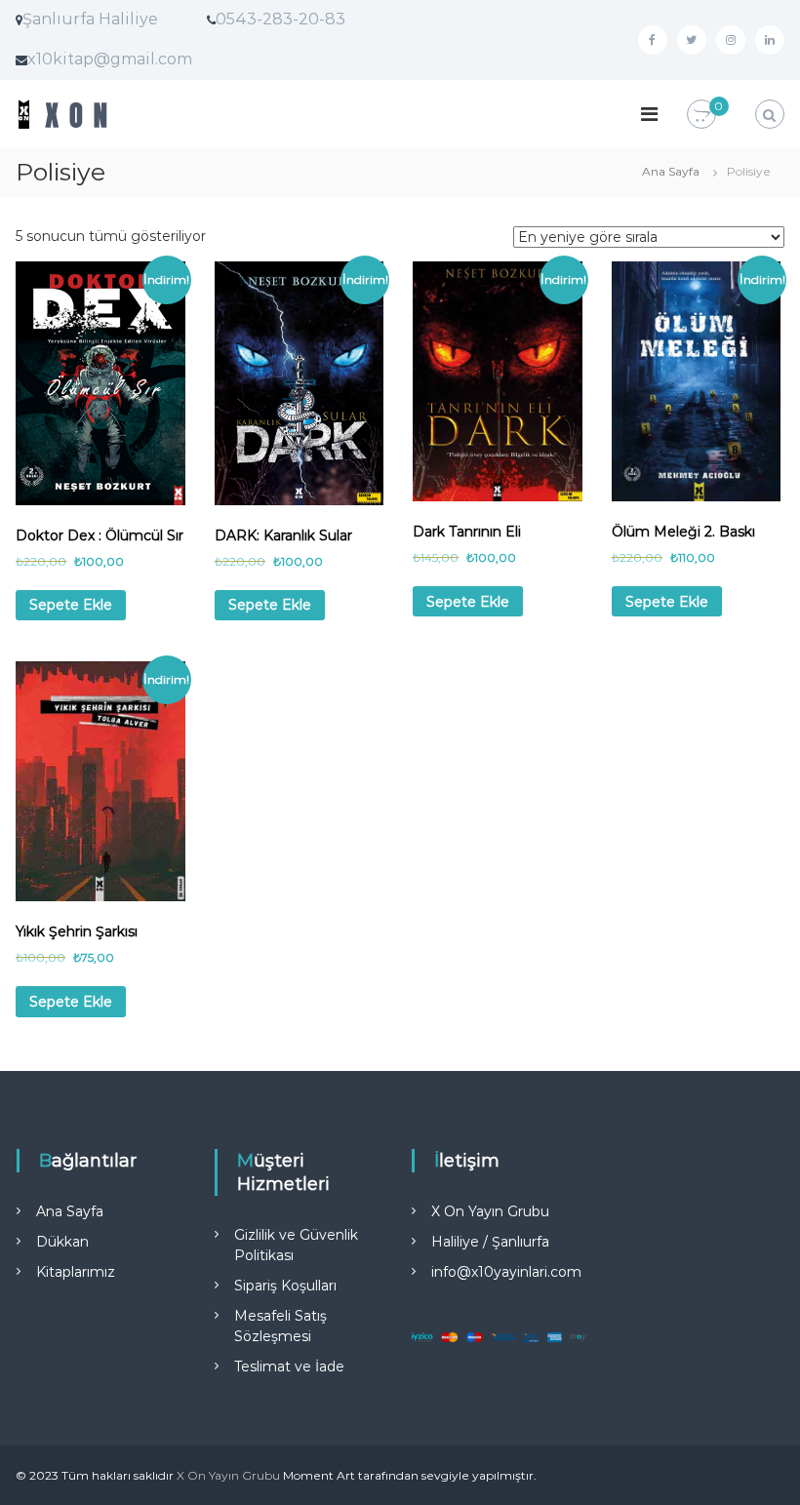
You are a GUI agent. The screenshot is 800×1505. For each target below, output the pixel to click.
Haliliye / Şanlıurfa (490, 1241)
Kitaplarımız (75, 1272)
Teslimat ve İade (289, 1366)
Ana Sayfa (671, 171)
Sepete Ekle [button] (70, 605)
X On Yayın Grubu (490, 1211)
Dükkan (62, 1241)
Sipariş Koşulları (285, 1285)
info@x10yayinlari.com (506, 1272)
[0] (701, 115)
